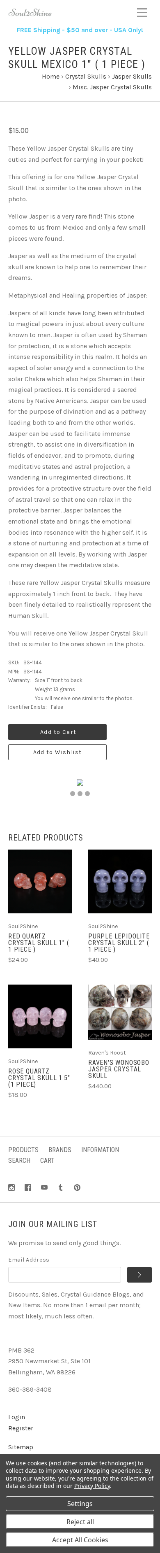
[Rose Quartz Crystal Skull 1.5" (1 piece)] (40, 1016)
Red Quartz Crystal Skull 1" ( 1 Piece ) (38, 942)
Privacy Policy (92, 1486)
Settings (80, 1503)
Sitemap (20, 1447)
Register (20, 1428)
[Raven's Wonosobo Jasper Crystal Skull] (120, 1012)
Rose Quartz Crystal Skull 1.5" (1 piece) (39, 1077)
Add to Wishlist (57, 752)
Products (23, 1150)
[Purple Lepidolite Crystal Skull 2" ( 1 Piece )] (120, 881)
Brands (59, 1150)
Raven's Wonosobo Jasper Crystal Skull (118, 1069)
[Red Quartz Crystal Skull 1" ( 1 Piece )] (40, 881)
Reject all (80, 1521)
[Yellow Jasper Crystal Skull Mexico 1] (72, 793)
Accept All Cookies (80, 1539)
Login (16, 1417)
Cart (47, 1160)
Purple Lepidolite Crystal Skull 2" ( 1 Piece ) (119, 942)
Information (100, 1150)
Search (19, 1160)
